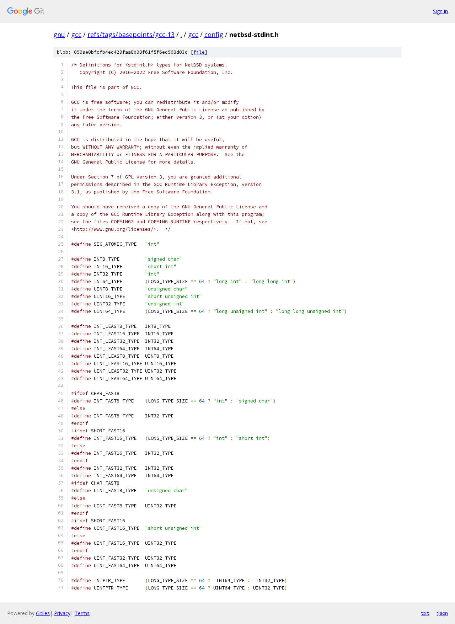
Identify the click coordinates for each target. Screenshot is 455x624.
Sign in (440, 11)
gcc (76, 34)
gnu (59, 34)
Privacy (62, 613)
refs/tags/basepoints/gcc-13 (131, 34)
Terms (82, 613)
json (442, 613)
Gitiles (43, 613)
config (213, 34)
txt (425, 613)
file (199, 52)
